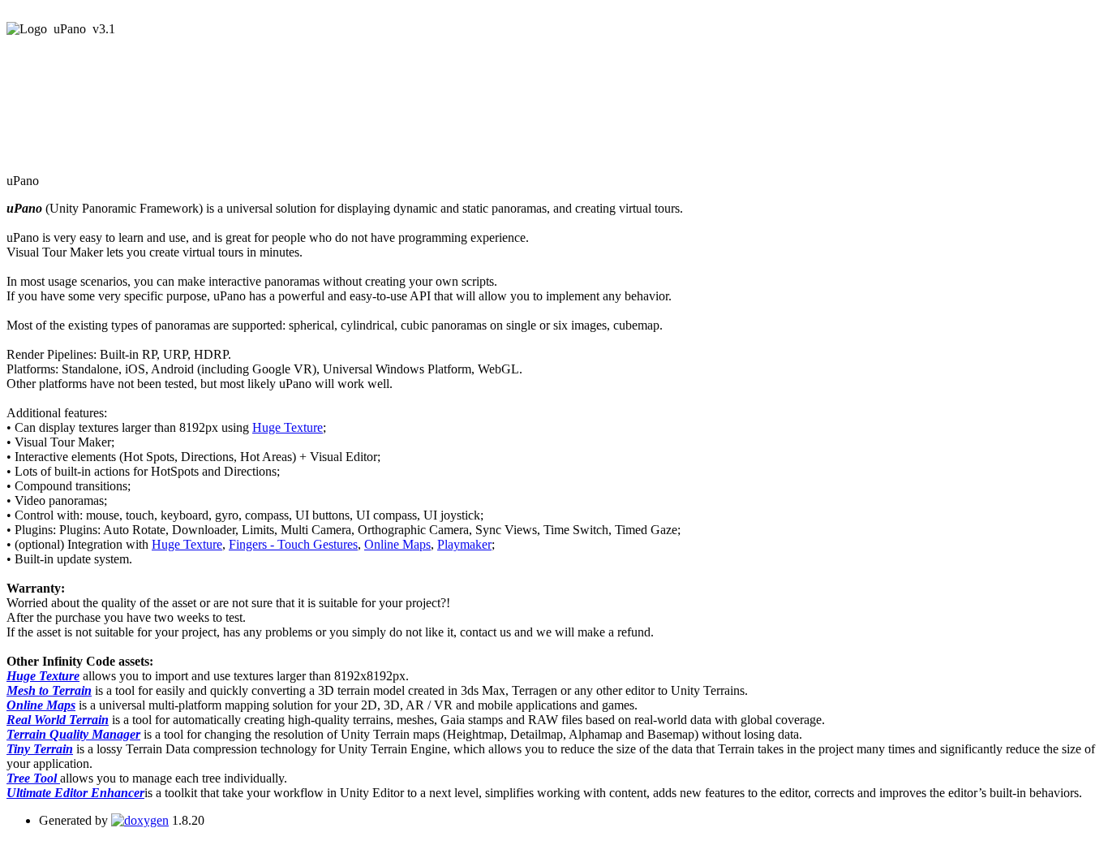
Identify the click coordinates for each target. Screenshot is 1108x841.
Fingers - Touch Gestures (293, 544)
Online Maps (397, 544)
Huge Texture (287, 427)
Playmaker (464, 544)
